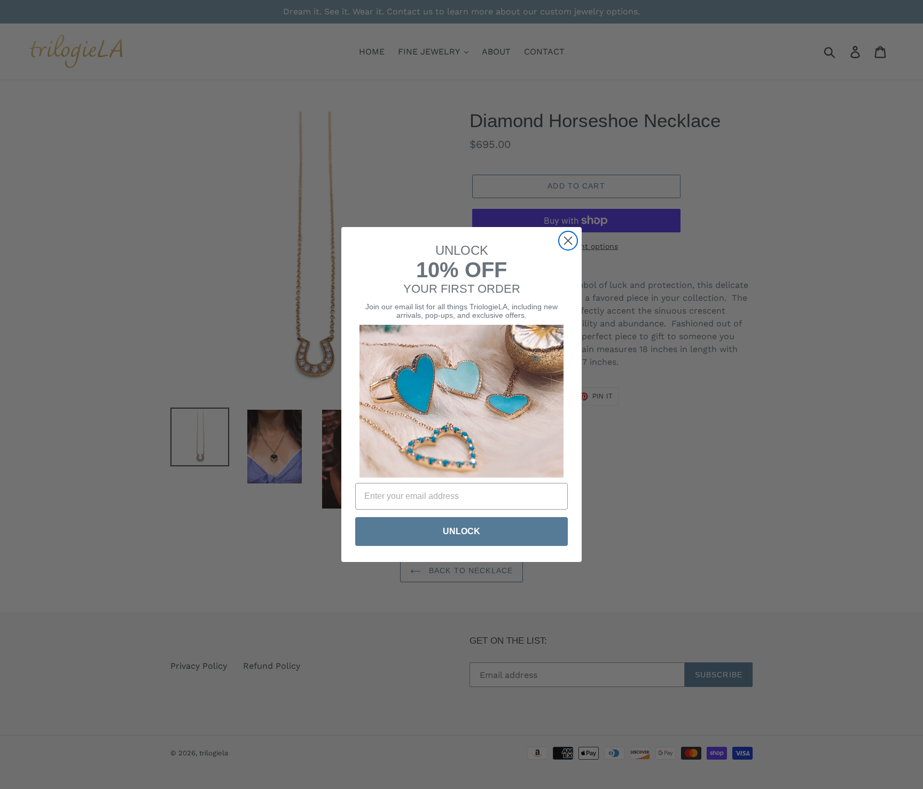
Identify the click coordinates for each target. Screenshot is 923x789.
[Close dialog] (568, 240)
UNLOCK (461, 531)
